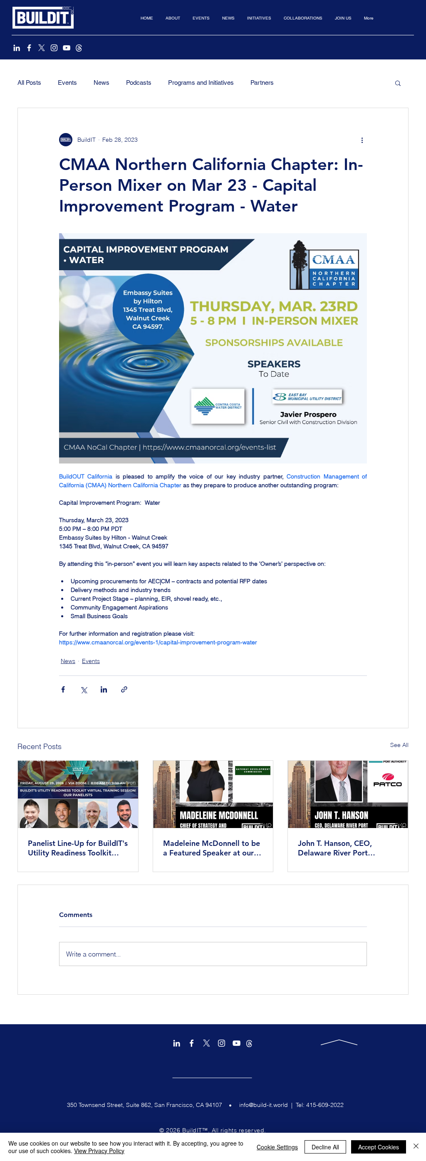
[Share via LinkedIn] (104, 689)
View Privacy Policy (99, 1150)
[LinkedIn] (16, 47)
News (101, 82)
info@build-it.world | (267, 1105)
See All (399, 745)
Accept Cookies (378, 1147)
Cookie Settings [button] (277, 1147)
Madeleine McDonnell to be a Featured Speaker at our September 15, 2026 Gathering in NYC (211, 848)
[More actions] (362, 140)
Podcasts (138, 82)
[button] (172, 18)
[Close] (416, 1146)
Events (67, 82)
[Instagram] (54, 47)
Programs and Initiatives (201, 82)
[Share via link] (124, 689)
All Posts (29, 82)
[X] (41, 47)
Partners (262, 82)
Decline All (325, 1147)
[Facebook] (29, 47)
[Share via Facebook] (63, 689)
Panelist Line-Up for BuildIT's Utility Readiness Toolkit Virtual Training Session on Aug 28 (78, 848)
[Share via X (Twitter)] (83, 689)
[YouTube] (66, 47)
